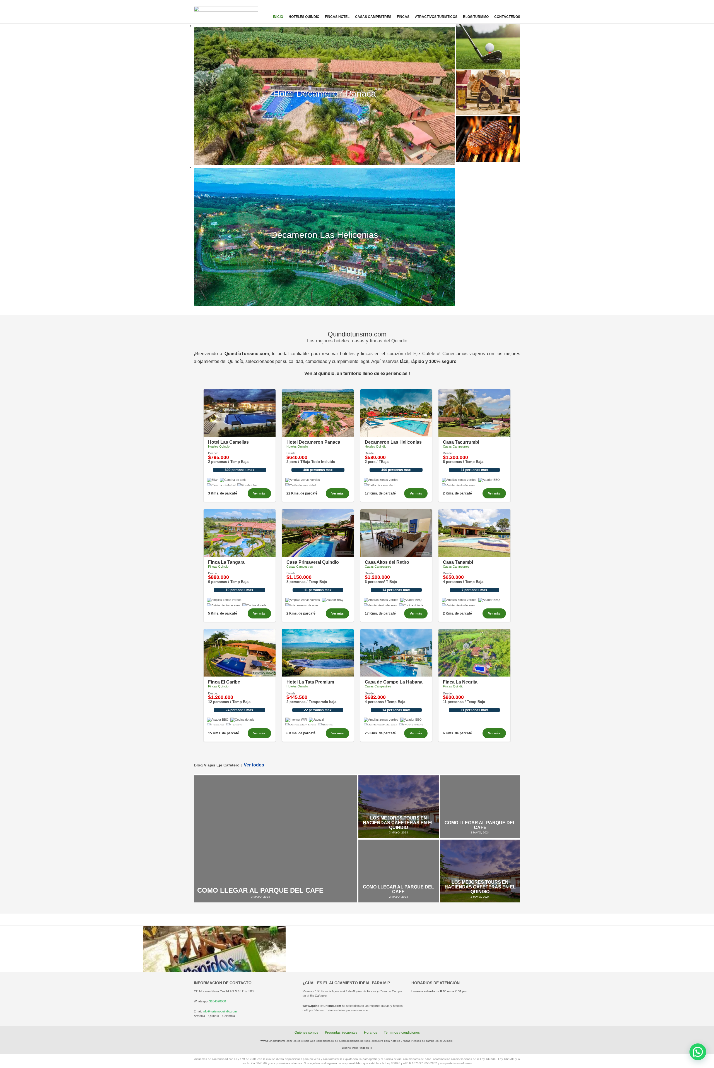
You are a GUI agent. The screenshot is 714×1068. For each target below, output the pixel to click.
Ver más (259, 493)
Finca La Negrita (460, 682)
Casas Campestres (373, 17)
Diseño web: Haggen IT (357, 1047)
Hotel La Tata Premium (310, 682)
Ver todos (254, 765)
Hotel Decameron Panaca (313, 442)
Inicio (278, 17)
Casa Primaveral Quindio (312, 562)
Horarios (370, 1032)
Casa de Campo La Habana (394, 682)
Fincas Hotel (337, 17)
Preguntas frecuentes (341, 1032)
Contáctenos (507, 17)
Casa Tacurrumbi (461, 442)
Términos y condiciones (402, 1032)
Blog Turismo (476, 17)
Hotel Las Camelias (228, 442)
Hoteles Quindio (304, 17)
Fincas (403, 17)
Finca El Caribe (224, 682)
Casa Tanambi (458, 562)
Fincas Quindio (218, 566)
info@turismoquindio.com (220, 1011)
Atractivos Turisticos (436, 17)
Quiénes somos (306, 1032)
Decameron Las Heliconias (393, 442)
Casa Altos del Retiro (387, 562)
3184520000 (217, 1001)
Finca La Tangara (226, 562)
